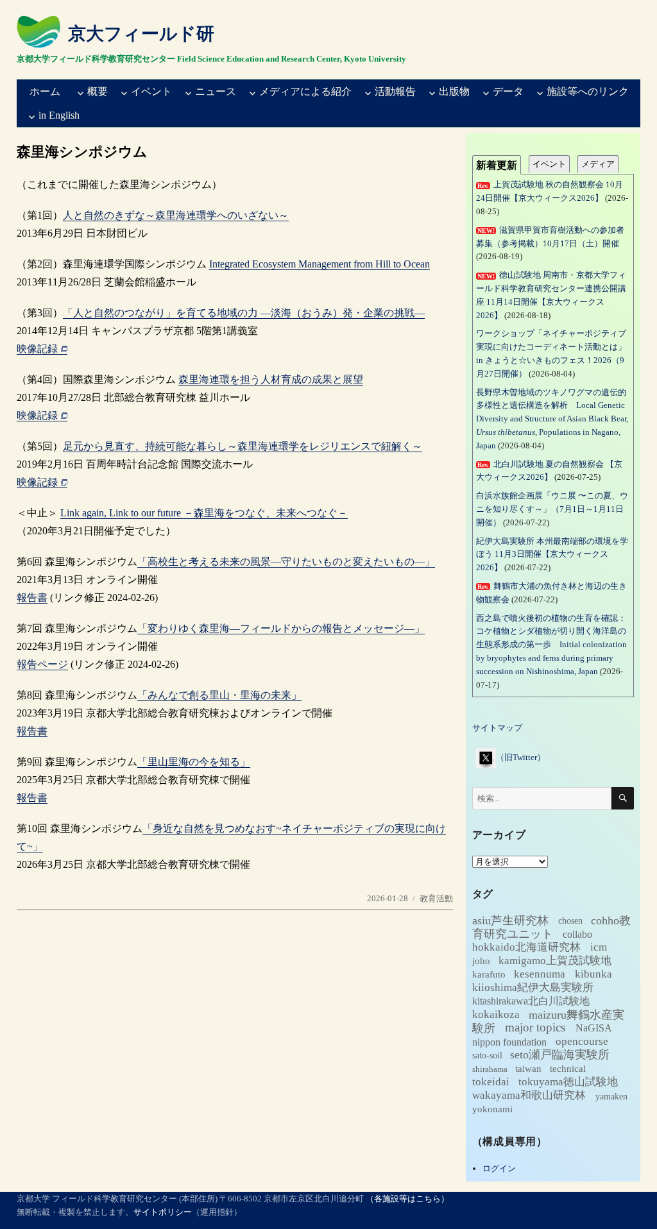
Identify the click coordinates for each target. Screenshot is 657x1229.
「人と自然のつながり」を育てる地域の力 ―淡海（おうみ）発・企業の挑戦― (244, 312)
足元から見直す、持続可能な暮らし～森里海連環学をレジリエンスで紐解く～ (242, 446)
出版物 (454, 91)
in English (59, 115)
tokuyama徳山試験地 (568, 1082)
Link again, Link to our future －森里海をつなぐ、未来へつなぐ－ (204, 512)
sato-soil (487, 1055)
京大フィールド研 (141, 34)
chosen (570, 921)
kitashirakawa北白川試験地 (531, 1001)
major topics (535, 1027)
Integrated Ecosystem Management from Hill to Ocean (319, 264)
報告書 (32, 597)
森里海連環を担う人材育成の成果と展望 (270, 379)
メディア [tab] (598, 164)
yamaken (611, 1095)
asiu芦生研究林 (510, 919)
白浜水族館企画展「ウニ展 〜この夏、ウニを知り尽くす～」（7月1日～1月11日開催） (552, 509)
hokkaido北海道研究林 (526, 946)
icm (598, 947)
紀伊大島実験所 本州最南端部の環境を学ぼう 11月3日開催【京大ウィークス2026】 (552, 554)
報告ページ (42, 664)
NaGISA (594, 1027)
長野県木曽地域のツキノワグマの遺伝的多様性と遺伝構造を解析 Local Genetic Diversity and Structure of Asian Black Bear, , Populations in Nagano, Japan (552, 418)
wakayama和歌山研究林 (529, 1095)
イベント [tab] (549, 164)
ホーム (45, 91)
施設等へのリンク (588, 91)
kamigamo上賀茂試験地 (555, 960)
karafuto (489, 974)
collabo (577, 933)
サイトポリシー (162, 1212)
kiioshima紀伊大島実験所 (532, 987)
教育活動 (436, 898)
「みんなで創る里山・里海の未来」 (219, 695)
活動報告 (395, 91)
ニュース (215, 91)
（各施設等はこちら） (407, 1198)
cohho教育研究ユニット (551, 926)
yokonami (492, 1109)
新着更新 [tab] (496, 165)
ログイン (499, 1168)
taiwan (528, 1069)
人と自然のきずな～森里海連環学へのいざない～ (176, 215)
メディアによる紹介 (305, 91)
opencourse (582, 1041)
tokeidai (490, 1082)
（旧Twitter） (520, 757)
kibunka (593, 974)
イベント (151, 91)
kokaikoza (496, 1014)
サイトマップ (497, 728)
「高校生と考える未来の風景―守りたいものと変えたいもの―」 (286, 561)
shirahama (490, 1069)
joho (481, 961)
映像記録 (37, 348)
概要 (97, 91)
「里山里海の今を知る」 (193, 761)
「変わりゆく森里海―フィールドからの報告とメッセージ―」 (281, 628)
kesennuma (539, 974)
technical (568, 1068)
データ (508, 91)
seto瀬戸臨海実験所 (560, 1054)
